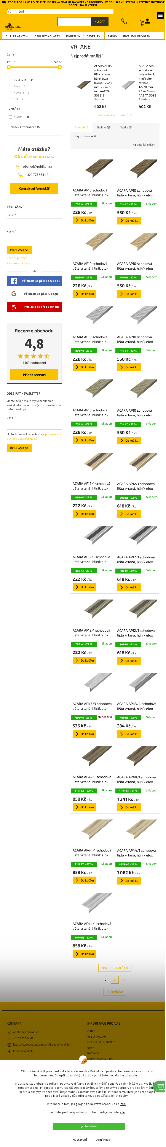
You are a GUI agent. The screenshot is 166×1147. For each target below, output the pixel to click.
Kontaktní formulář (32, 188)
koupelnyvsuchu (21, 1051)
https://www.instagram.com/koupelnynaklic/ (40, 1045)
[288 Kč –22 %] (91, 464)
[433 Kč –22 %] (135, 684)
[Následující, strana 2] (113, 980)
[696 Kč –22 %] (91, 684)
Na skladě (22, 80)
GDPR (89, 1048)
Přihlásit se (17, 249)
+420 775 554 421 (22, 1038)
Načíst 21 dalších (113, 968)
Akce (18, 86)
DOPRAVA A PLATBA (98, 1059)
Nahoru (115, 991)
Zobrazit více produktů (111, 115)
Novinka (19, 93)
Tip (17, 99)
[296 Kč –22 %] (91, 171)
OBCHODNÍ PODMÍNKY (99, 1042)
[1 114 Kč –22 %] (91, 757)
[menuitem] (15, 36)
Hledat (98, 21)
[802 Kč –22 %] (135, 464)
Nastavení (78, 1140)
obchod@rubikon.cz (24, 1032)
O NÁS (90, 1031)
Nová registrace (15, 258)
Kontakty (91, 1053)
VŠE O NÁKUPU (95, 1037)
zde (121, 1104)
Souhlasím (89, 1126)
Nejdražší (124, 127)
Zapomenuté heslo (17, 263)
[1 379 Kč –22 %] (135, 831)
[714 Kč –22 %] (135, 171)
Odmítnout (101, 1140)
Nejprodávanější (83, 136)
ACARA (20, 117)
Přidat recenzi (32, 375)
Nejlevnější (102, 127)
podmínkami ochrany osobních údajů (32, 436)
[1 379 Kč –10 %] (135, 757)
